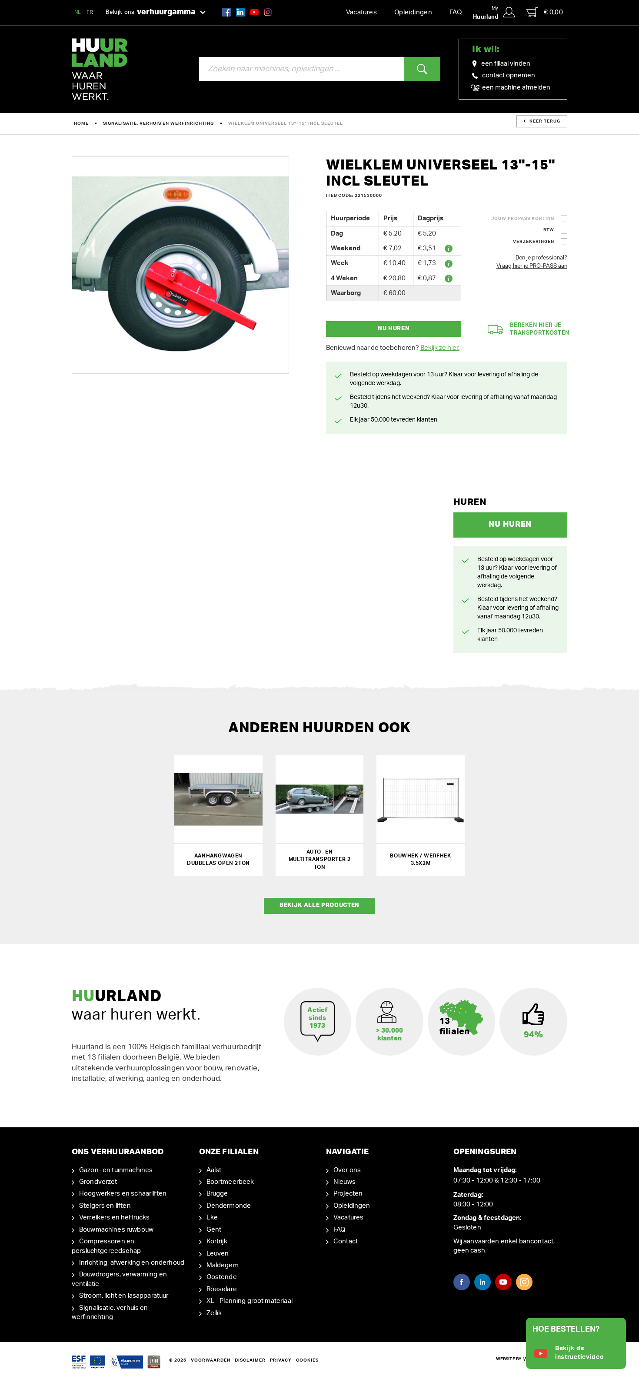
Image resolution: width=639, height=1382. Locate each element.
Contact (345, 1241)
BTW (548, 230)
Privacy (281, 1360)
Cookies (307, 1360)
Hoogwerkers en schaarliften (122, 1193)
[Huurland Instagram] (268, 12)
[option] (180, 265)
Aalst (214, 1170)
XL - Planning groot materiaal (249, 1301)
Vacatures (361, 12)
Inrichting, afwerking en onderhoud (131, 1262)
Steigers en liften (105, 1206)
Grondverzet (98, 1182)
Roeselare (221, 1289)
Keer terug (544, 121)
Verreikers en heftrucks (114, 1217)
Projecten (348, 1193)
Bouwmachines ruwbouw (116, 1229)
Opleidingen (413, 12)
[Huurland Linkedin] (482, 1282)
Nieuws (344, 1182)
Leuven (217, 1253)
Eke (212, 1217)
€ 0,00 (553, 12)
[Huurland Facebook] (226, 12)
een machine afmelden (515, 87)
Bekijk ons (151, 12)
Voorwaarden (210, 1360)
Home (81, 123)
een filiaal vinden (505, 63)
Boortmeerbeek (230, 1182)
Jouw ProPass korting (522, 218)
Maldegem (222, 1265)
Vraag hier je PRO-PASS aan (531, 266)
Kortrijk (216, 1241)
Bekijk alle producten (319, 905)
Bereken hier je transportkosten (539, 329)
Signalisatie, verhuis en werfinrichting (158, 123)
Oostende (221, 1277)
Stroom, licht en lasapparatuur (124, 1295)
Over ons (347, 1170)
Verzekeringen (533, 241)
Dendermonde (228, 1206)
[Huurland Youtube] (254, 12)
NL (77, 12)
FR (90, 12)
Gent (214, 1229)
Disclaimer (250, 1360)
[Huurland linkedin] (240, 12)
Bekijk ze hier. (439, 348)
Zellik (214, 1313)
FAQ (455, 12)
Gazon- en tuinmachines (116, 1170)
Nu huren (393, 329)
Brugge (217, 1193)
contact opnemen (508, 75)
